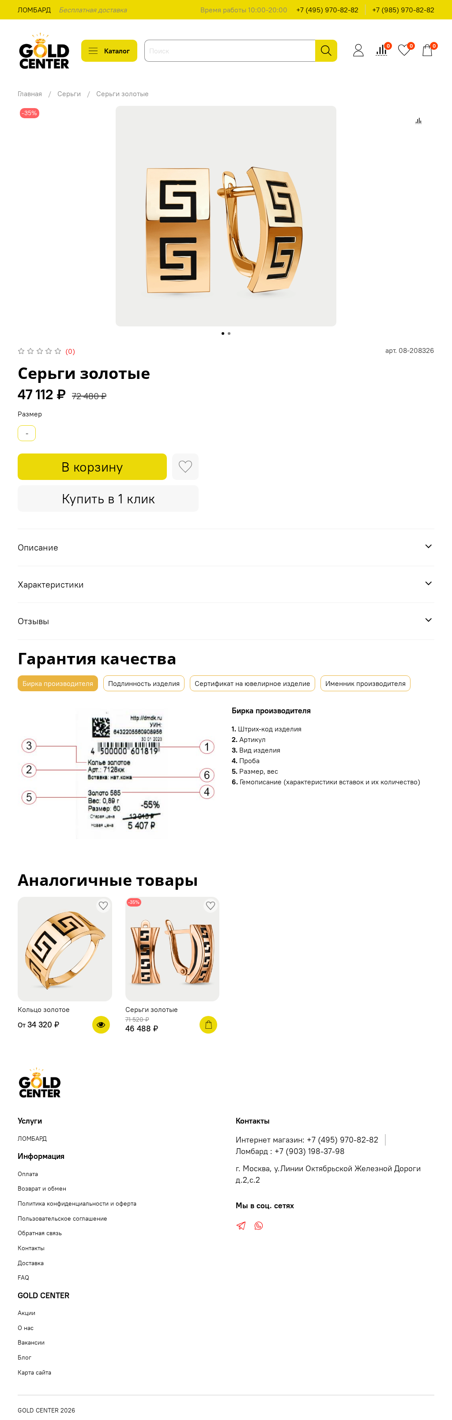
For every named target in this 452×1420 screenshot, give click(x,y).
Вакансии (31, 1342)
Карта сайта (34, 1372)
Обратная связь (40, 1233)
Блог (24, 1357)
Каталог (117, 50)
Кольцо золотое (44, 1009)
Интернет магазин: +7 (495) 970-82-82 (307, 1140)
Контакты (31, 1248)
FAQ (23, 1277)
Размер (30, 414)
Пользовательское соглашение (62, 1218)
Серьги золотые (151, 1009)
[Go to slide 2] (229, 333)
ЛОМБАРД (34, 9)
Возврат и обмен (42, 1188)
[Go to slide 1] (223, 333)
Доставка (31, 1263)
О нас (26, 1328)
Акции (26, 1313)
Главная (30, 93)
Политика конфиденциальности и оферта (77, 1203)
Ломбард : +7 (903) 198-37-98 (290, 1151)
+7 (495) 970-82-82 (327, 9)
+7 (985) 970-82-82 (403, 9)
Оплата (28, 1174)
